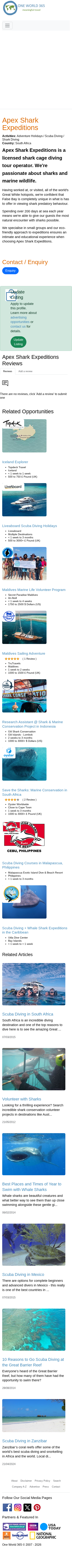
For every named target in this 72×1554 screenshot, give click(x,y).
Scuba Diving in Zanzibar (24, 1441)
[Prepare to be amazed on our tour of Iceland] (24, 437)
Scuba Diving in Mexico (23, 1274)
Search (57, 1480)
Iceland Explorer (15, 462)
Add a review (25, 371)
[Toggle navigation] (7, 25)
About (14, 1480)
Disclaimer (26, 1480)
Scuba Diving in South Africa (27, 1014)
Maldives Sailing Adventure (23, 653)
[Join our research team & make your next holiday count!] (24, 697)
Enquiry (10, 270)
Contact (56, 1486)
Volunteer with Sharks (21, 1099)
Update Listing (18, 342)
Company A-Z (19, 1486)
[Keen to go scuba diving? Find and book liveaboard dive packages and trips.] (24, 500)
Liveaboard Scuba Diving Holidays (29, 526)
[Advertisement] (36, 68)
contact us (18, 326)
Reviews (7, 371)
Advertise (35, 1486)
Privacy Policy (42, 1480)
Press (46, 1486)
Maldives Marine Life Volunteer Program (34, 590)
